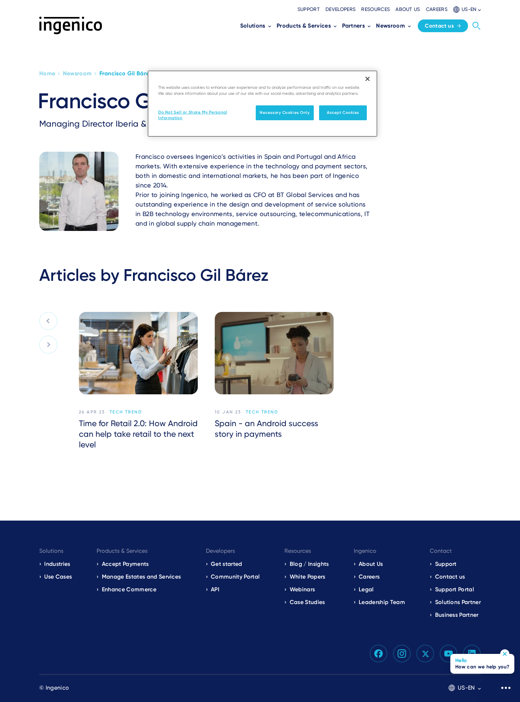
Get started (226, 564)
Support (308, 9)
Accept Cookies (343, 112)
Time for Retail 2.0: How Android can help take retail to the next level (138, 434)
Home (47, 73)
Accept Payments (125, 564)
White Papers (307, 576)
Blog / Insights (309, 564)
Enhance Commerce (129, 589)
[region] (262, 103)
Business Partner (457, 614)
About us (407, 9)
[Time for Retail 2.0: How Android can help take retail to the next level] (138, 353)
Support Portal (454, 589)
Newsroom (77, 73)
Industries (57, 564)
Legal (366, 589)
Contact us (439, 26)
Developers (340, 9)
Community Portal (235, 576)
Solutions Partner (458, 602)
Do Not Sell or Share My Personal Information (192, 115)
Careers (436, 9)
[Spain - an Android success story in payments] (274, 353)
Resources (375, 9)
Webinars (302, 589)
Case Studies (307, 602)
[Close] (367, 79)
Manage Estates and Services (141, 576)
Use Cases (58, 576)
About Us (371, 564)
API (215, 589)
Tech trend (126, 412)
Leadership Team (382, 602)
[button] (467, 9)
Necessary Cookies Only (285, 112)
